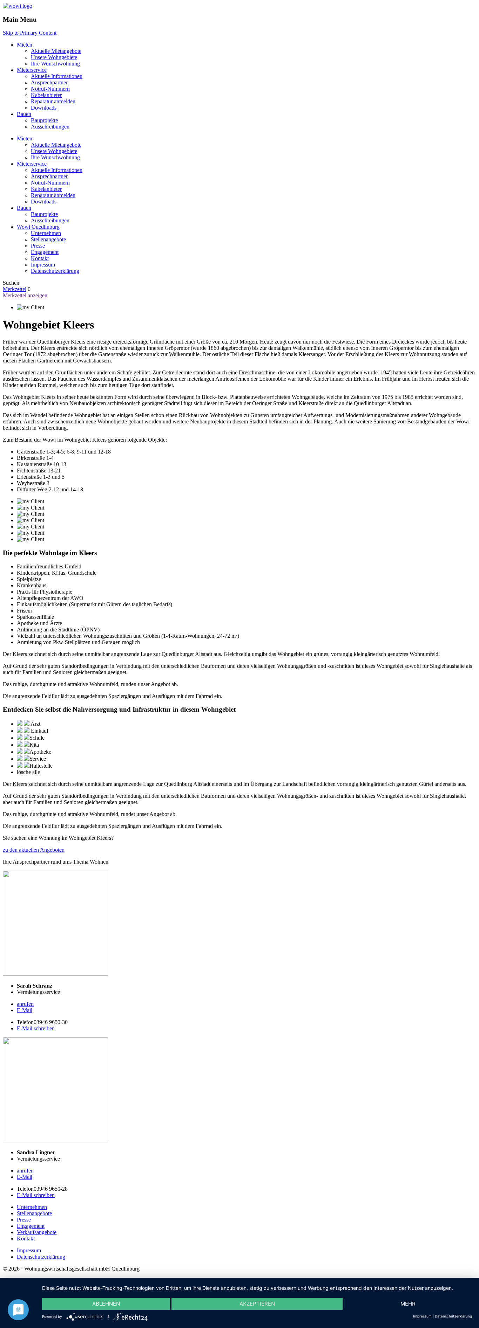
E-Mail (24, 1010)
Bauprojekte (44, 120)
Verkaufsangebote (36, 1232)
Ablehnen (106, 1303)
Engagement (45, 252)
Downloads (43, 108)
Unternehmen (46, 233)
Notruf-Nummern (50, 89)
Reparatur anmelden (53, 101)
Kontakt (40, 258)
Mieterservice (32, 70)
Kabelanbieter (46, 95)
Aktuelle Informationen (56, 76)
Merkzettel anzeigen (25, 295)
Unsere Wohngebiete (54, 57)
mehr (408, 1303)
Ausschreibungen (50, 127)
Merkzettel (14, 289)
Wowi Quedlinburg (38, 227)
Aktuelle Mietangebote (56, 51)
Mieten (24, 45)
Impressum (43, 265)
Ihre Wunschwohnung (55, 64)
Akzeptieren (257, 1303)
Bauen (24, 114)
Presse (38, 246)
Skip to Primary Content (29, 33)
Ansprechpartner (49, 82)
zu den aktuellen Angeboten (34, 850)
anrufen (25, 1004)
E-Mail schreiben (36, 1028)
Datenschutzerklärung (55, 271)
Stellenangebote (48, 239)
